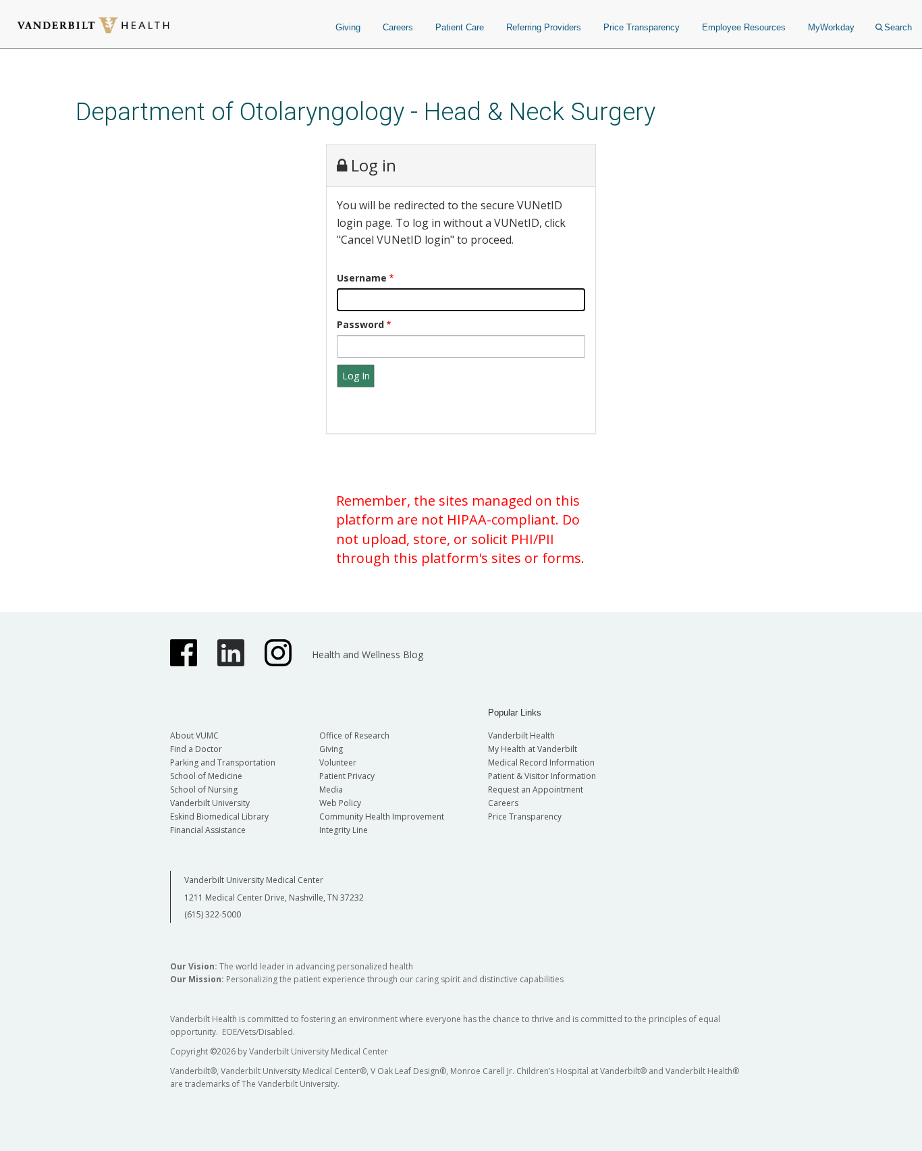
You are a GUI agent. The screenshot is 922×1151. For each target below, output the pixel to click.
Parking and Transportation (222, 762)
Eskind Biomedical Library (219, 816)
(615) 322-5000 (212, 914)
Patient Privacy (347, 776)
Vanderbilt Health (521, 735)
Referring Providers (543, 27)
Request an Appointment (535, 789)
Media (331, 789)
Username (362, 277)
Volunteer (337, 762)
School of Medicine (206, 776)
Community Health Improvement (381, 816)
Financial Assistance (208, 830)
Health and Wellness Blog (367, 654)
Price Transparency (641, 27)
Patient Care (459, 27)
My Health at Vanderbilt (532, 749)
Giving (347, 27)
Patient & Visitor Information (542, 776)
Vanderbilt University (210, 803)
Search (898, 27)
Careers (398, 27)
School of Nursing (204, 789)
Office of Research (354, 735)
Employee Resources (744, 27)
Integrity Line (343, 830)
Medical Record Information (541, 762)
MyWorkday (831, 27)
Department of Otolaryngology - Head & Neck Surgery (365, 111)
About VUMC (194, 735)
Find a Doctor (196, 749)
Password (360, 324)
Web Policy (340, 803)
